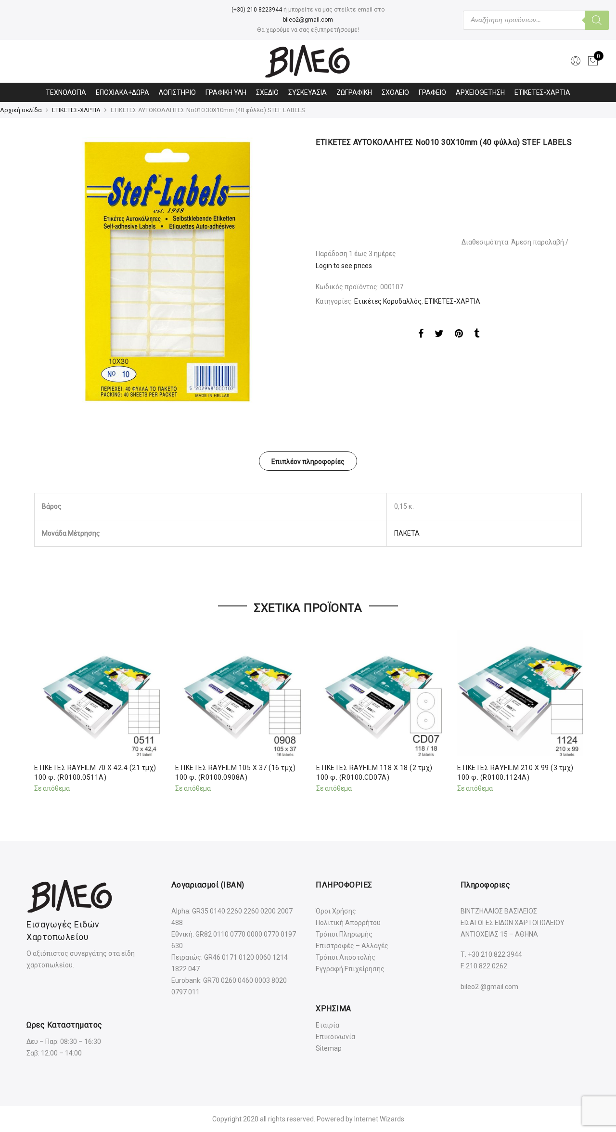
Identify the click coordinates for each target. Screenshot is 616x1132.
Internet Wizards (379, 1119)
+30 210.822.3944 (495, 954)
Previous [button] (43, 714)
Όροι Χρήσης (336, 911)
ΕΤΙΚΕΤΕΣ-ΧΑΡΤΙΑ (542, 92)
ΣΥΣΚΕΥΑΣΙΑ (307, 92)
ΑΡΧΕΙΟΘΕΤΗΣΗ (480, 92)
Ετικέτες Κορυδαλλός (388, 301)
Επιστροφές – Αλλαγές (352, 946)
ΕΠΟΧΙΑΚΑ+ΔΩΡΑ (122, 92)
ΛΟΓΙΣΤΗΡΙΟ (177, 92)
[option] (167, 270)
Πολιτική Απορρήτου (348, 922)
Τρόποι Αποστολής (345, 957)
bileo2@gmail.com (308, 19)
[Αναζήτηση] (597, 20)
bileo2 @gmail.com (489, 986)
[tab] (308, 461)
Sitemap (329, 1048)
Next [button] (573, 714)
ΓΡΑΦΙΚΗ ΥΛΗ (225, 92)
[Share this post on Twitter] (439, 335)
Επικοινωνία (335, 1037)
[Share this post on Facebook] (421, 335)
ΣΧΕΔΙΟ (267, 92)
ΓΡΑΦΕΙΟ (432, 92)
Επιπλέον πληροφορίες (308, 461)
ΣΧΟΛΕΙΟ (395, 92)
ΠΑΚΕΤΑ (407, 533)
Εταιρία (327, 1025)
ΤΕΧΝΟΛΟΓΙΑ (66, 92)
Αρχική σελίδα (21, 110)
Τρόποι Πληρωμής (344, 934)
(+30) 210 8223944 (256, 9)
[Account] (575, 61)
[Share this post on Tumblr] (476, 335)
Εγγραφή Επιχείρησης (350, 969)
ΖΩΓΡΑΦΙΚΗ (354, 92)
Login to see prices (344, 266)
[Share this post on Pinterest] (459, 335)
